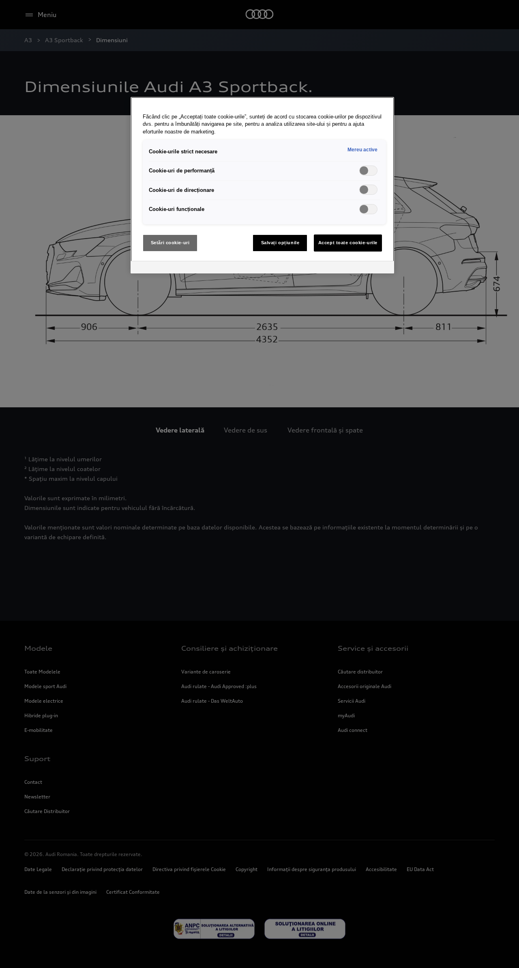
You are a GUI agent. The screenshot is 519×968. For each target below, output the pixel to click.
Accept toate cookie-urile (347, 242)
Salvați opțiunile (280, 242)
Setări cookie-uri (170, 242)
